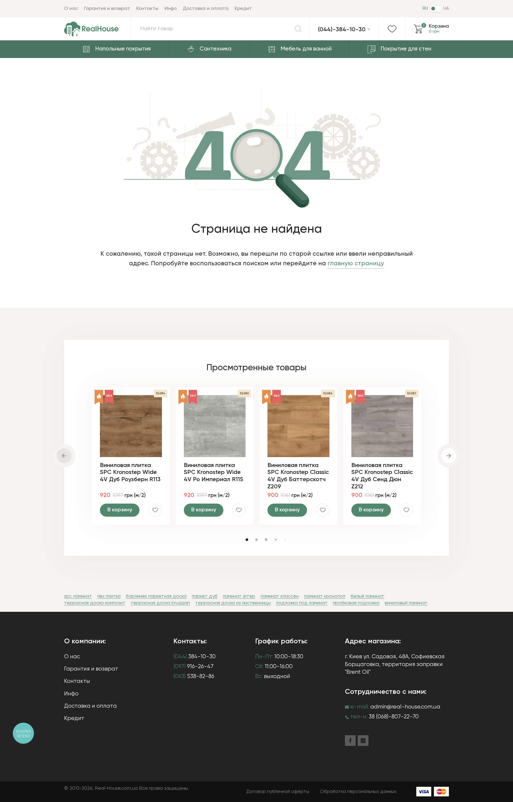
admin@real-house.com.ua (405, 707)
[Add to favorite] (155, 510)
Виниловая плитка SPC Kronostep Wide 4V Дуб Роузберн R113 (130, 472)
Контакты (147, 8)
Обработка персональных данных (358, 791)
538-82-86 (193, 676)
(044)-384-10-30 (342, 30)
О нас (71, 8)
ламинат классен (280, 596)
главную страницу (356, 263)
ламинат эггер (239, 596)
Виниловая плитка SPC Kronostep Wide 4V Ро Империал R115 (213, 472)
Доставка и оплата (205, 8)
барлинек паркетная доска (156, 596)
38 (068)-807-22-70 (394, 717)
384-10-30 (194, 657)
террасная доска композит (94, 603)
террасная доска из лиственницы (233, 603)
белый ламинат (367, 596)
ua (446, 8)
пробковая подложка (356, 603)
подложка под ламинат (302, 603)
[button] (247, 539)
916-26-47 (193, 666)
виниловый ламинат (406, 603)
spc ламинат (78, 596)
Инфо (171, 8)
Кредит (243, 8)
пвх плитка (109, 596)
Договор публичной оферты (277, 791)
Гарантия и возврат (107, 8)
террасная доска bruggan (160, 603)
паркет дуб (204, 596)
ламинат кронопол (324, 596)
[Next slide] (448, 455)
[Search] (298, 28)
